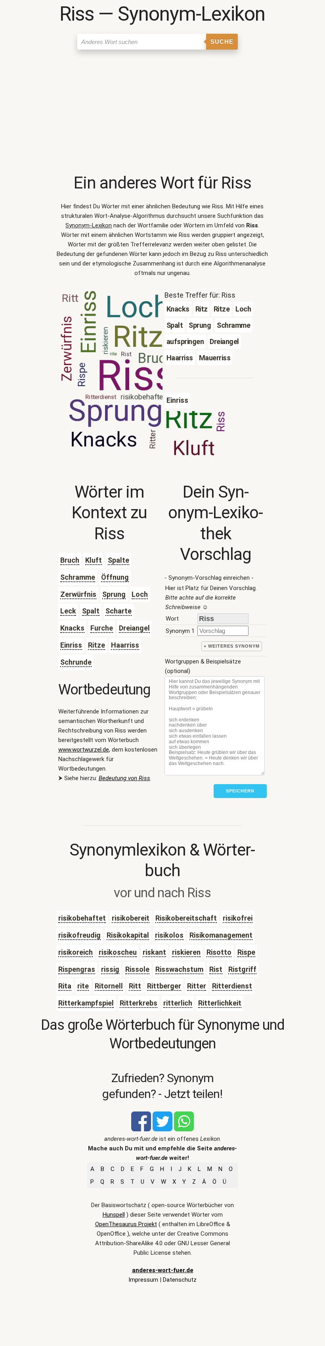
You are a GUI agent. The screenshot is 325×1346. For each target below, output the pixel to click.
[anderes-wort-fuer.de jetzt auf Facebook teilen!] (141, 1129)
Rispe (246, 952)
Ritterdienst (232, 986)
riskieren (186, 952)
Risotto (218, 952)
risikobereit (130, 918)
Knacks (72, 628)
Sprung (114, 594)
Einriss (71, 645)
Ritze (96, 645)
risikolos (169, 935)
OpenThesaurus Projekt (126, 1224)
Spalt (90, 611)
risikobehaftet (82, 918)
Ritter (196, 986)
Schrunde (76, 662)
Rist (215, 969)
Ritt (135, 986)
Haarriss (125, 645)
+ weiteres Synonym (232, 646)
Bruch (69, 560)
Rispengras (76, 969)
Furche (101, 628)
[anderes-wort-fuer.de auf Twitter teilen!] (162, 1129)
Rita (64, 986)
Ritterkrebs (138, 1003)
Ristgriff (242, 969)
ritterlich (177, 1003)
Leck (68, 611)
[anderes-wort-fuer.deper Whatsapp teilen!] (184, 1129)
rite (83, 986)
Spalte (118, 560)
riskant (154, 952)
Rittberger (164, 986)
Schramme (77, 577)
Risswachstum (179, 969)
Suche (221, 41)
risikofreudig (79, 935)
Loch (140, 594)
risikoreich (75, 952)
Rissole (137, 969)
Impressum (143, 1279)
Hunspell (114, 1214)
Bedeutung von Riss (124, 778)
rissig (110, 969)
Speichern (240, 790)
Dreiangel (134, 628)
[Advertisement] (162, 113)
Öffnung (115, 577)
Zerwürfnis (78, 594)
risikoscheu (118, 952)
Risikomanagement (220, 935)
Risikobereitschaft (186, 918)
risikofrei (237, 918)
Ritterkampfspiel (86, 1003)
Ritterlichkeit (219, 1003)
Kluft (93, 560)
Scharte (118, 611)
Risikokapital (128, 935)
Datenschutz (180, 1279)
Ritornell (109, 986)
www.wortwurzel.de (83, 749)
